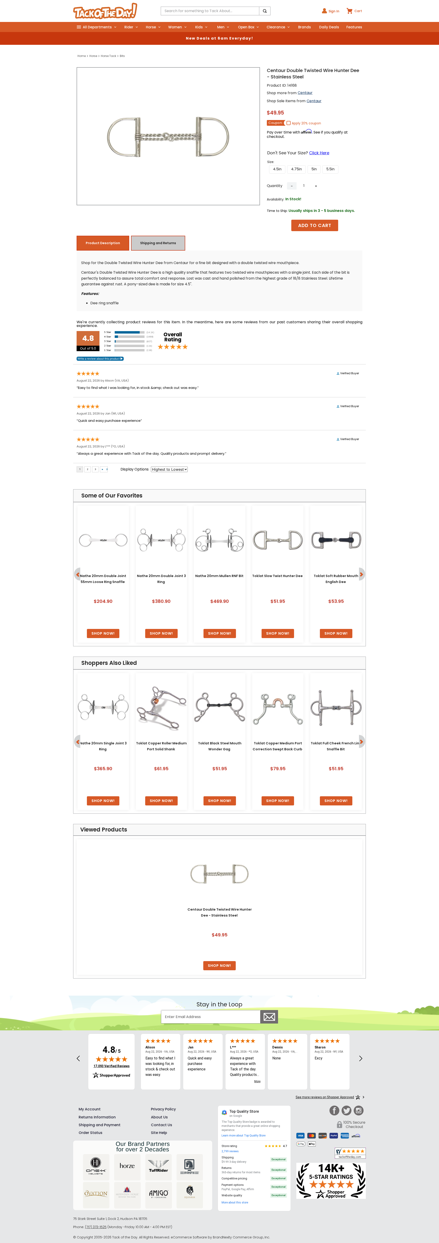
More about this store (235, 1202)
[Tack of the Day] (105, 11)
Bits (122, 56)
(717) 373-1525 (96, 1227)
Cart (358, 11)
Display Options (134, 469)
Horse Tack (108, 56)
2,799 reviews (230, 1151)
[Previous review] (78, 1058)
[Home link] (82, 56)
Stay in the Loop (219, 1004)
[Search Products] (264, 11)
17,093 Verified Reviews (112, 1066)
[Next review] (361, 1058)
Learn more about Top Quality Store (243, 1135)
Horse (93, 56)
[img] (112, 1059)
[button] (277, 169)
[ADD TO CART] (103, 633)
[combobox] (215, 11)
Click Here (319, 153)
